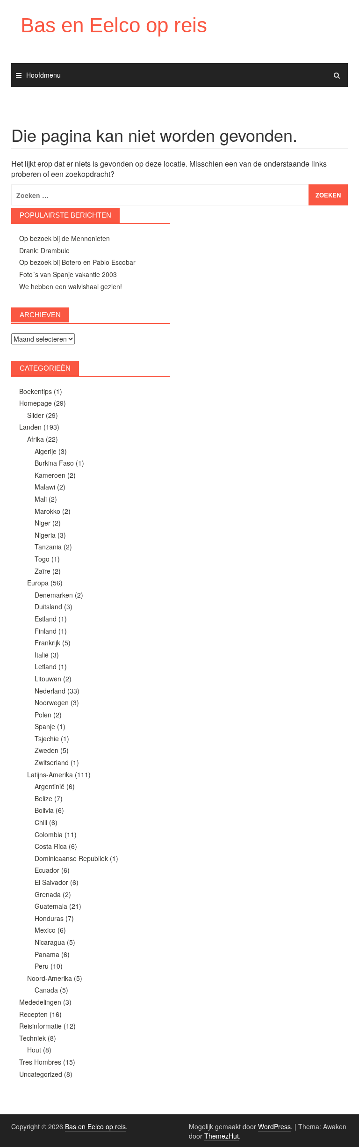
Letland (46, 666)
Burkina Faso (54, 463)
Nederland (50, 690)
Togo (42, 558)
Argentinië (50, 786)
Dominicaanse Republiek (71, 858)
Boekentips (35, 391)
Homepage (35, 403)
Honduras (49, 918)
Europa (38, 582)
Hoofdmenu (43, 75)
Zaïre (42, 571)
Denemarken (54, 594)
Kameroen (50, 475)
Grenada (48, 894)
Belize (43, 798)
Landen (30, 426)
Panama (47, 954)
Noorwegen (52, 702)
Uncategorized (40, 1074)
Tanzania (48, 546)
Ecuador (47, 870)
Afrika (35, 439)
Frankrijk (47, 642)
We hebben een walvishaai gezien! (70, 286)
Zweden (46, 750)
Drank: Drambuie (44, 250)
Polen (43, 714)
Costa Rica (51, 846)
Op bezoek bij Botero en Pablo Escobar (77, 262)
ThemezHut (221, 1135)
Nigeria (45, 535)
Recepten (33, 1014)
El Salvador (51, 882)
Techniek (32, 1038)
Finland (46, 631)
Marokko (47, 511)
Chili (41, 822)
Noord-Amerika (49, 978)
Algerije (46, 451)
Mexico (45, 930)
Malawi (45, 486)
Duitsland (48, 606)
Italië (42, 654)
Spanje (45, 726)
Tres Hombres (40, 1062)
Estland (46, 618)
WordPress (274, 1126)
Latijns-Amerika (50, 774)
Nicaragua (50, 942)
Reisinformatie (40, 1025)
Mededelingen (40, 1002)
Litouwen (48, 678)
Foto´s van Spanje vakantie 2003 (68, 274)
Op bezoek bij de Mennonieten (64, 238)
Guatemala (51, 906)
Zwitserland (52, 762)
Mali (41, 499)
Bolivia (44, 810)
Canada (46, 989)
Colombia (49, 834)
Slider (35, 415)
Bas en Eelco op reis (114, 25)
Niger (42, 522)
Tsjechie (47, 738)
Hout (34, 1049)
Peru (42, 966)
